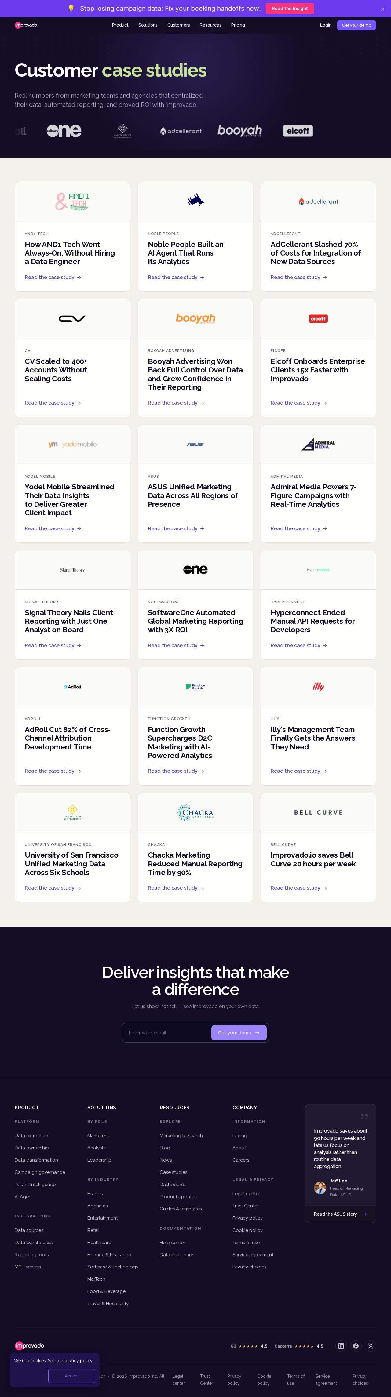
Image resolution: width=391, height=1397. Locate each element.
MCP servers (28, 1267)
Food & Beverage (106, 1291)
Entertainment (102, 1218)
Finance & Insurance (109, 1254)
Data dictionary (176, 1254)
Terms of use (246, 1242)
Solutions (148, 25)
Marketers (97, 1135)
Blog (165, 1148)
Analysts (96, 1148)
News (166, 1160)
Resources (210, 25)
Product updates (178, 1196)
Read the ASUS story (335, 1214)
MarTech (96, 1279)
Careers (240, 1160)
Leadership (99, 1160)
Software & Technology (112, 1267)
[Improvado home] (26, 25)
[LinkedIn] (341, 1346)
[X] (370, 1346)
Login (325, 25)
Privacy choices (249, 1267)
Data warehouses (34, 1242)
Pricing (238, 25)
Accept (72, 1375)
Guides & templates (181, 1209)
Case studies (173, 1172)
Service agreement (252, 1254)
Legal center (246, 1193)
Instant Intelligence (35, 1184)
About (239, 1148)
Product (120, 25)
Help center (172, 1242)
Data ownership (32, 1148)
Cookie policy (247, 1230)
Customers (178, 25)
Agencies (97, 1206)
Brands (95, 1193)
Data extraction (31, 1135)
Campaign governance (40, 1172)
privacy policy (78, 1360)
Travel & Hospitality (108, 1303)
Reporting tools (32, 1254)
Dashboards (173, 1184)
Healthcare (99, 1242)
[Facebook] (356, 1346)
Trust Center (245, 1206)
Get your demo (356, 25)
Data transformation (36, 1160)
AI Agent (24, 1196)
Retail (93, 1230)
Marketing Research (181, 1135)
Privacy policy (247, 1218)
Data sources (29, 1230)
